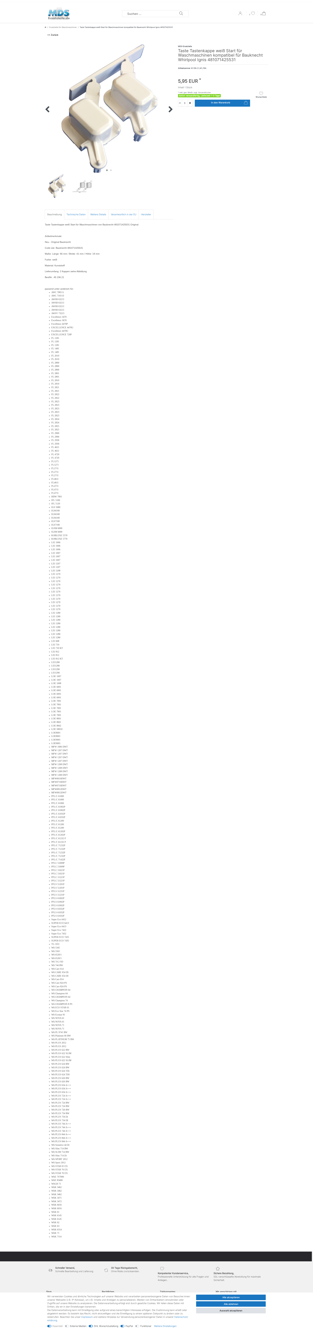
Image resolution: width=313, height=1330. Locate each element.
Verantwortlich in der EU (123, 214)
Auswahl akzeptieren (231, 1310)
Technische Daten (76, 214)
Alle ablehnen (231, 1304)
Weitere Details (98, 214)
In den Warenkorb (220, 102)
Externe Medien (78, 1326)
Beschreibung (54, 214)
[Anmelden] (240, 14)
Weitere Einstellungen (165, 1326)
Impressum (87, 1316)
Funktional (145, 1326)
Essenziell (57, 1326)
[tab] (54, 214)
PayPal (129, 1326)
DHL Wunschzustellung (106, 1326)
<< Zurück (52, 34)
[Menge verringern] (180, 103)
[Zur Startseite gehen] (45, 27)
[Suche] (181, 14)
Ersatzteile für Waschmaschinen (63, 27)
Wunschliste (261, 97)
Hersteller (146, 214)
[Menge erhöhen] (190, 103)
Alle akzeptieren (231, 1297)
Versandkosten (204, 92)
